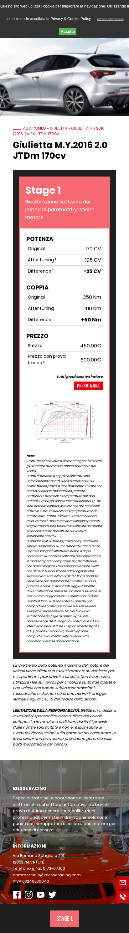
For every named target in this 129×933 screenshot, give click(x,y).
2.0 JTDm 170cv (44, 133)
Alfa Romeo (34, 128)
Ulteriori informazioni (110, 19)
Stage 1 (64, 918)
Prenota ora (88, 385)
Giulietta (58, 128)
